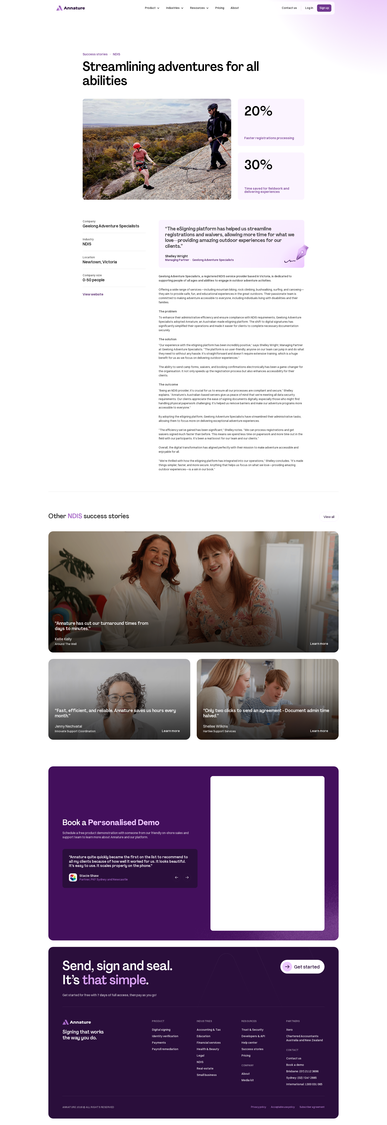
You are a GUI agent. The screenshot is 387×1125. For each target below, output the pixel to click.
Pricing (219, 8)
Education (203, 1036)
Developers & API (253, 1036)
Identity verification (165, 1036)
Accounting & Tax (209, 1030)
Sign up (324, 8)
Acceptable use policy (283, 1107)
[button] (152, 8)
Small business (207, 1075)
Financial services (209, 1042)
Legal (200, 1055)
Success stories (95, 54)
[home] (70, 8)
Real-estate (205, 1068)
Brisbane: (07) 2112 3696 (302, 1071)
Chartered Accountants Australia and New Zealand (304, 1038)
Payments (159, 1042)
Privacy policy (258, 1107)
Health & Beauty (208, 1049)
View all (329, 517)
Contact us (289, 8)
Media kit (247, 1080)
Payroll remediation (165, 1049)
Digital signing (161, 1030)
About (235, 8)
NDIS (116, 54)
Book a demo (295, 1065)
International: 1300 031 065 (304, 1084)
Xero (289, 1030)
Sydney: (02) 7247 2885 (301, 1078)
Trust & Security (252, 1030)
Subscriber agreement (312, 1107)
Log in (309, 8)
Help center (249, 1042)
